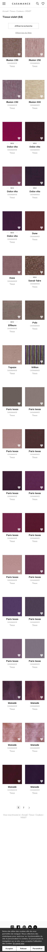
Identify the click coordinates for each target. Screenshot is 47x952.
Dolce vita (12, 146)
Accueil (5, 11)
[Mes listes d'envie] (42, 3)
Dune (34, 233)
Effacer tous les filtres (24, 33)
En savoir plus (18, 943)
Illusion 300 (35, 102)
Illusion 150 (12, 60)
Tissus (12, 11)
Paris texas (12, 409)
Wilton (34, 367)
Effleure (12, 325)
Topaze (12, 367)
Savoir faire (34, 280)
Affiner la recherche (23, 26)
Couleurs (20, 11)
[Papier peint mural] (35, 927)
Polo (34, 322)
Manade (12, 702)
